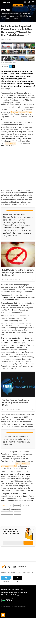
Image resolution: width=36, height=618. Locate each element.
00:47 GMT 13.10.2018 (8, 39)
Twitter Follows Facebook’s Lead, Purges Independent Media (15, 402)
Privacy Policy (22, 592)
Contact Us (4, 592)
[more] (33, 279)
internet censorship (7, 513)
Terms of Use (19, 589)
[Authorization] (25, 2)
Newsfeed (17, 505)
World (3, 505)
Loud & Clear (10, 143)
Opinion (10, 505)
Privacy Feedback (6, 595)
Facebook (17, 513)
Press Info (11, 589)
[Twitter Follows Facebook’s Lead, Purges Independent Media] (18, 384)
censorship (29, 505)
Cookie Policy (13, 592)
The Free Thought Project (9, 62)
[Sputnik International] (6, 3)
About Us (4, 589)
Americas (11, 572)
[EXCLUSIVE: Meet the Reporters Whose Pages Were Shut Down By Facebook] (18, 254)
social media (5, 509)
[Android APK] (7, 600)
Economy (26, 572)
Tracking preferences (19, 595)
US (23, 505)
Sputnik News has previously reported (15, 464)
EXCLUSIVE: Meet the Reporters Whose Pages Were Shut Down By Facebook (18, 272)
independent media (16, 509)
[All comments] (3, 615)
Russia (19, 572)
